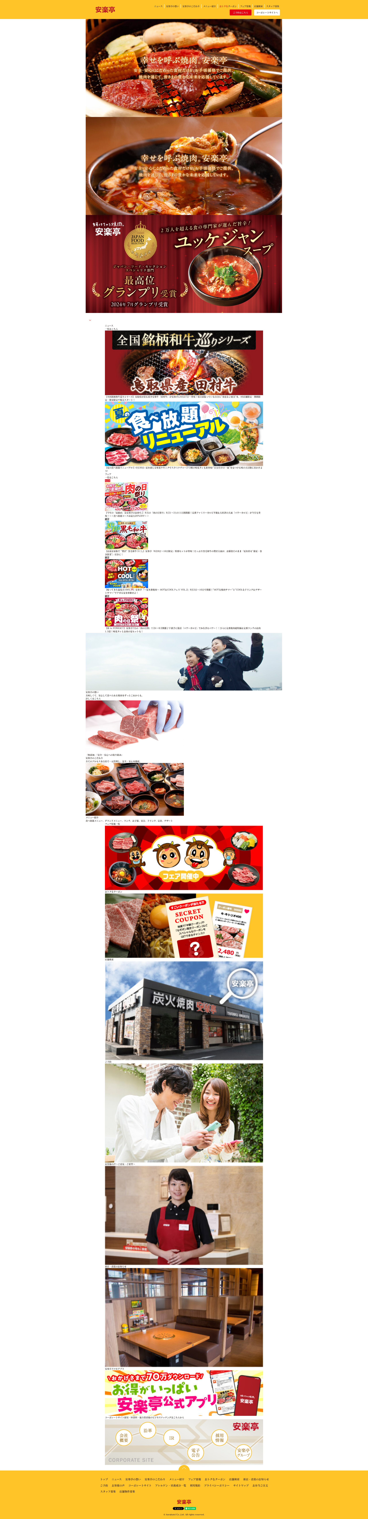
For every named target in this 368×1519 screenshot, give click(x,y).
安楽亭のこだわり (191, 6)
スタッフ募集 (272, 6)
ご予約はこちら (240, 12)
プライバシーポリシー (217, 1485)
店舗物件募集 (127, 1491)
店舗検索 (258, 6)
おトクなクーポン (215, 1479)
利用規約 (195, 1485)
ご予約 (104, 1485)
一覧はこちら (111, 329)
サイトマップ (241, 1485)
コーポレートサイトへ (267, 12)
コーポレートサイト (140, 1485)
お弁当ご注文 (260, 1485)
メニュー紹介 (209, 6)
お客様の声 (118, 1485)
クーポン (228, 6)
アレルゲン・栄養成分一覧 (170, 1485)
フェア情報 (245, 6)
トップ (104, 1479)
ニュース (158, 6)
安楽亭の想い (172, 6)
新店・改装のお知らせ (256, 1479)
